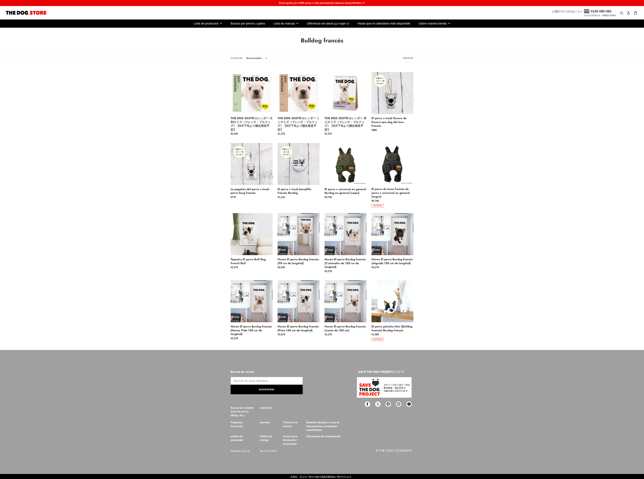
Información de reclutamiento (323, 436)
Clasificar (237, 58)
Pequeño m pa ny (240, 450)
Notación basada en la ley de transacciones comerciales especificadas (323, 426)
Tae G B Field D (268, 450)
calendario (266, 407)
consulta (265, 422)
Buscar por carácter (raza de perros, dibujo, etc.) (242, 411)
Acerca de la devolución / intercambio (290, 440)
